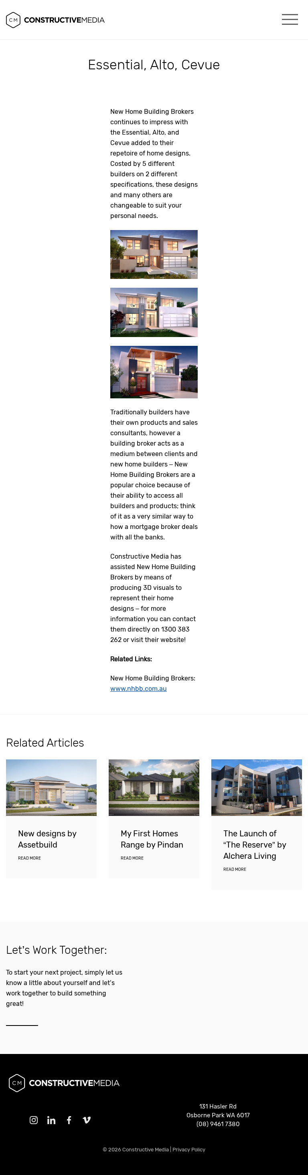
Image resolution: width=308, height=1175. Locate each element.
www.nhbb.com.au (138, 688)
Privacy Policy (188, 1150)
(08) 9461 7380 (218, 1124)
